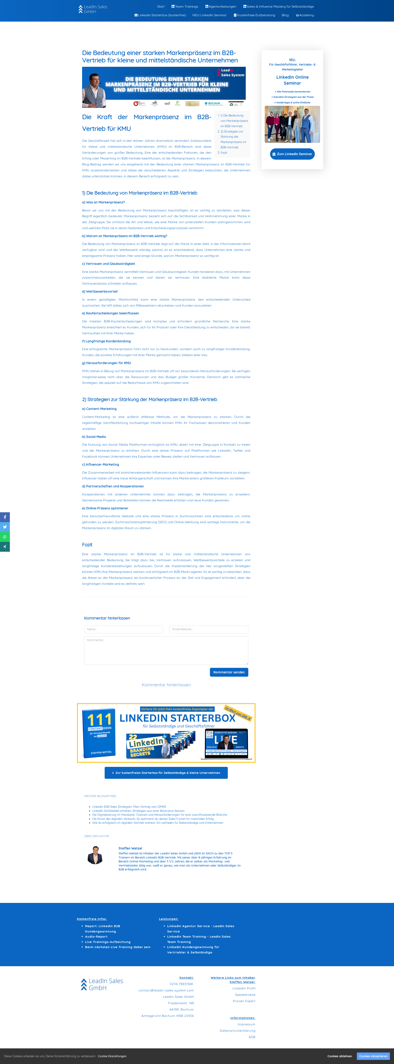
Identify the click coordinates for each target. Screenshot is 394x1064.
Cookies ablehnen (340, 1056)
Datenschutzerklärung (237, 1031)
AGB (252, 1037)
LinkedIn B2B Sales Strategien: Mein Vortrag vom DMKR (129, 807)
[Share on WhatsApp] (5, 537)
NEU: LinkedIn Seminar (209, 15)
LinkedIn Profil (244, 988)
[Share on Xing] (5, 547)
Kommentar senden (229, 672)
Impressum (246, 1024)
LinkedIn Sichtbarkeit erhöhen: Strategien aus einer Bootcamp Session (138, 811)
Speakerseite (245, 995)
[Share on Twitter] (5, 527)
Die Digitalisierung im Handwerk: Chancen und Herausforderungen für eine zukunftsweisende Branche (159, 815)
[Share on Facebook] (5, 517)
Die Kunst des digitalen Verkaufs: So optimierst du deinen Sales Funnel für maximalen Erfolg (153, 819)
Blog (285, 15)
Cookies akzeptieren (373, 1056)
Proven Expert (244, 1001)
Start (160, 6)
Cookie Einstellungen (112, 1056)
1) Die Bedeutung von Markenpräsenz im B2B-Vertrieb (234, 121)
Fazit (224, 153)
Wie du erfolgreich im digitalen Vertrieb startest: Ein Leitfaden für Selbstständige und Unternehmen (157, 823)
